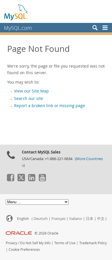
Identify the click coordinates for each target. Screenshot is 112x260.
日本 (89, 218)
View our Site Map (31, 91)
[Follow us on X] (21, 179)
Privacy (11, 243)
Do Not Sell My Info (35, 243)
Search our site (28, 98)
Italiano (75, 218)
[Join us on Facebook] (10, 179)
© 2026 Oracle (46, 233)
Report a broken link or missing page (49, 105)
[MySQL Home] (16, 12)
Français (58, 218)
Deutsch (41, 218)
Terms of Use (65, 243)
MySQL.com (18, 27)
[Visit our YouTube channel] (42, 179)
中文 (101, 218)
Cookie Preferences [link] (24, 249)
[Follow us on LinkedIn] (31, 179)
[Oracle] (19, 233)
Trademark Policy (93, 243)
